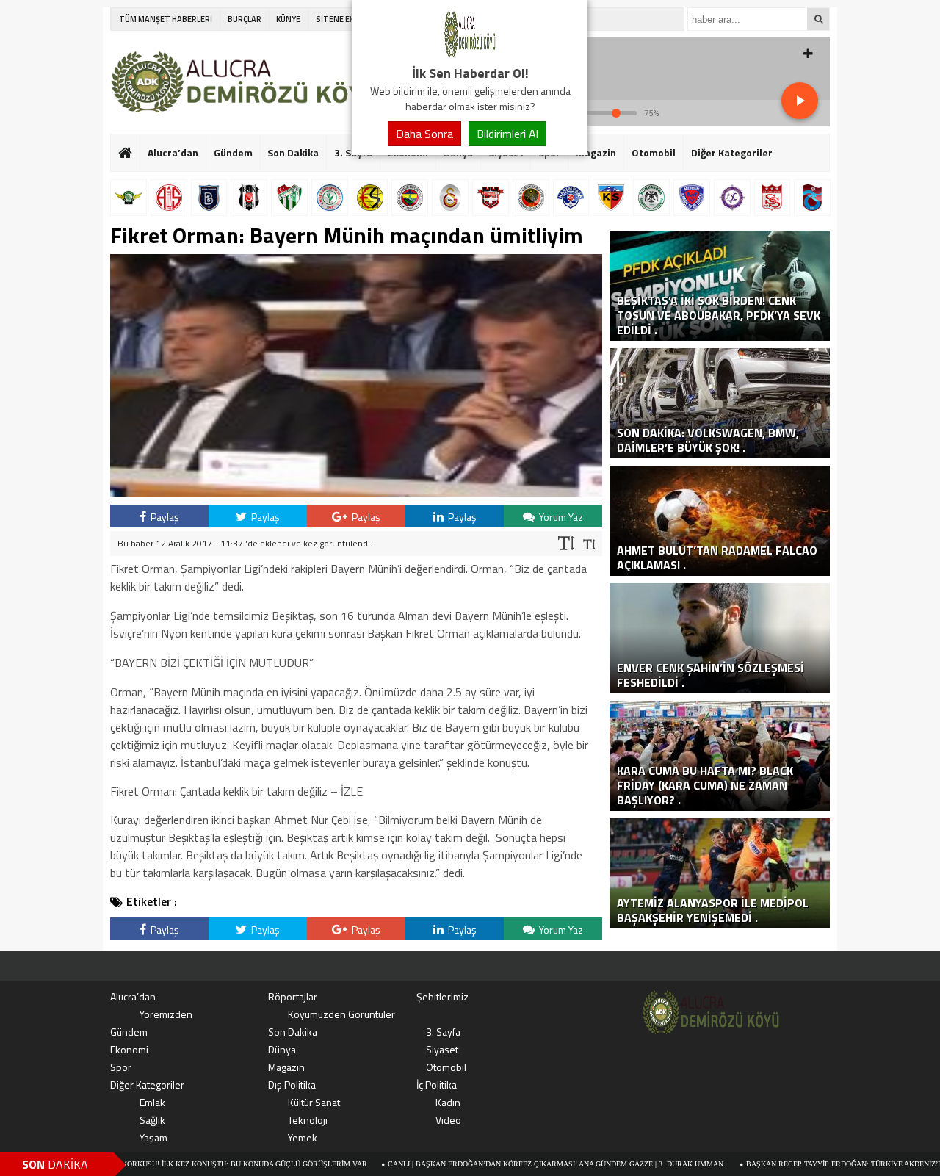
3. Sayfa (443, 1031)
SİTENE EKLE (339, 19)
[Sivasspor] (772, 197)
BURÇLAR (244, 19)
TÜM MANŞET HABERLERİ (165, 19)
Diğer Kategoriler (732, 152)
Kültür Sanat (314, 1102)
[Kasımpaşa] (571, 197)
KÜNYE (288, 19)
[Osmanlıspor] (732, 197)
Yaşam (153, 1137)
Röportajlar (292, 996)
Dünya (282, 1049)
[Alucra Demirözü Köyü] (470, 54)
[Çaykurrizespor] (329, 197)
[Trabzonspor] (812, 197)
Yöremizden (166, 1014)
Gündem (233, 152)
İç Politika (436, 1084)
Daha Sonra (424, 134)
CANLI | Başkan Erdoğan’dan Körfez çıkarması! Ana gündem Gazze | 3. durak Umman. (510, 1164)
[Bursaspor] (289, 197)
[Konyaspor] (651, 197)
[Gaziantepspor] (490, 197)
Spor (120, 1067)
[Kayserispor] (611, 197)
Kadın (447, 1102)
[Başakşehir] (209, 197)
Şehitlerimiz (442, 996)
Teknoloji (308, 1120)
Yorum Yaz (560, 516)
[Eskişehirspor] (370, 197)
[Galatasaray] (450, 197)
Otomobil (654, 152)
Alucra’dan (173, 152)
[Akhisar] (128, 197)
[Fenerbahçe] (409, 197)
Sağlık (152, 1120)
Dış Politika (292, 1084)
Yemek (302, 1137)
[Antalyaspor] (169, 197)
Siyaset (442, 1049)
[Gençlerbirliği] (531, 197)
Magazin (596, 152)
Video (448, 1120)
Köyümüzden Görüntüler (341, 1014)
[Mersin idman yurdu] (691, 197)
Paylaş (163, 516)
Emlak (152, 1102)
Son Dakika (293, 152)
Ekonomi (129, 1049)
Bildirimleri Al (507, 134)
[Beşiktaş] (249, 197)
